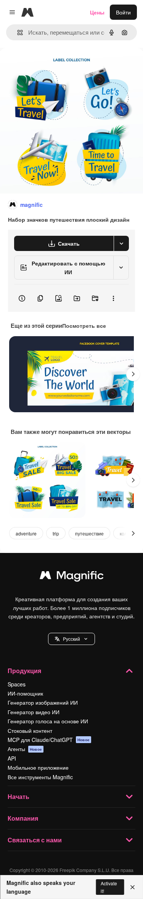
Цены (97, 12)
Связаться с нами (35, 839)
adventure (26, 533)
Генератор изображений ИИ (43, 702)
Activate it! (109, 887)
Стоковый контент (30, 730)
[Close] (133, 887)
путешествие (89, 533)
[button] (71, 639)
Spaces (17, 684)
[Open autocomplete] (16, 32)
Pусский (71, 638)
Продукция (24, 670)
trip (56, 533)
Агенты (25, 749)
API (12, 758)
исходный (51, 65)
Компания (23, 818)
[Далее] (133, 374)
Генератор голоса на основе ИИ (48, 721)
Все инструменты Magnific (40, 777)
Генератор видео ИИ (33, 712)
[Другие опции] (113, 298)
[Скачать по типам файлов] (121, 243)
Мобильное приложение (38, 767)
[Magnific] (72, 577)
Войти (123, 12)
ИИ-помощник (25, 693)
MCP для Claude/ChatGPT (49, 739)
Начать (18, 796)
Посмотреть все (84, 325)
